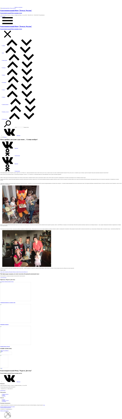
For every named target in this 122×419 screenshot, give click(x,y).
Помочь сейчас (2, 16)
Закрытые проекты (5, 104)
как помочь (4, 401)
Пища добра (2, 271)
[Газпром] (4, 367)
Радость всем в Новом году (23, 271)
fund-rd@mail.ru (2, 390)
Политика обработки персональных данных (7, 406)
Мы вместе (11, 271)
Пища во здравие (16, 271)
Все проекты (2, 281)
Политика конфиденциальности (5, 407)
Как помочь (4, 82)
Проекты (3, 97)
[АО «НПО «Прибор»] (4, 350)
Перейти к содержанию (18, 7)
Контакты (3, 67)
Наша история (4, 60)
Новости (5, 137)
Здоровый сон (7, 271)
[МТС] (1, 368)
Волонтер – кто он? (5, 111)
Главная (3, 45)
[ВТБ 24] (1, 351)
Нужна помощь (4, 119)
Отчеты (3, 89)
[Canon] (6, 354)
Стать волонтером (3, 277)
